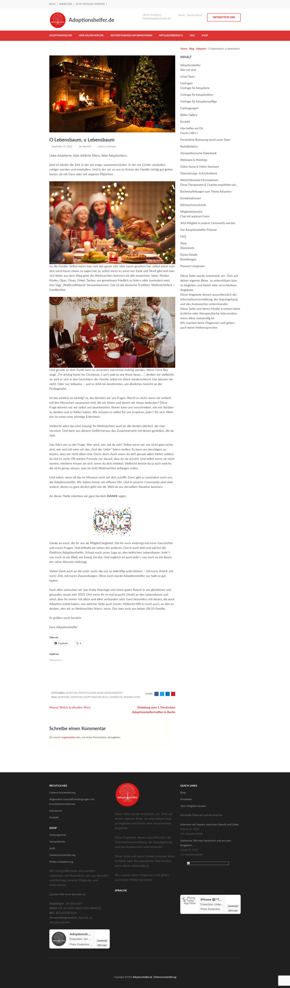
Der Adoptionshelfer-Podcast (198, 229)
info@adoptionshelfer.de (156, 18)
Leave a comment (107, 146)
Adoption (71, 693)
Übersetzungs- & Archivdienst (198, 173)
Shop (205, 35)
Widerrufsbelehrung (61, 861)
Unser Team (187, 76)
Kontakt (185, 121)
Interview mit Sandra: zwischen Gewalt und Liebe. (209, 824)
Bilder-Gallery (188, 115)
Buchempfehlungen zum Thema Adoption (205, 191)
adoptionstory (92, 697)
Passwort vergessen (192, 266)
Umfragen (186, 83)
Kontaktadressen (190, 198)
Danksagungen (189, 108)
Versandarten (57, 841)
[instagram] (240, 4)
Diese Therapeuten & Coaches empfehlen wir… (209, 184)
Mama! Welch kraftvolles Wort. (70, 707)
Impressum (55, 810)
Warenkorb (187, 248)
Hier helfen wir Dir (91, 35)
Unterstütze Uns (224, 17)
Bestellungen (188, 259)
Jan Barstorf (85, 146)
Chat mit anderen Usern (194, 216)
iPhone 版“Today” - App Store (223, 899)
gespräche (115, 697)
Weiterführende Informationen (131, 35)
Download (102, 940)
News (100, 693)
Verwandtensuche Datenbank (198, 153)
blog (105, 697)
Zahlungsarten (57, 835)
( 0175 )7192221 (152, 15)
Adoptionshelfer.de (91, 20)
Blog (52, 4)
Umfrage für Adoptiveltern (196, 94)
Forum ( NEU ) (189, 133)
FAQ (192, 35)
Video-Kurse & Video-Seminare (199, 166)
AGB (52, 848)
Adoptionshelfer (60, 35)
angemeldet (68, 737)
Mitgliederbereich (171, 35)
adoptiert (64, 697)
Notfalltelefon (189, 146)
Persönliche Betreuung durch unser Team (205, 139)
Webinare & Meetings (193, 160)
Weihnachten (131, 697)
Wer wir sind (188, 70)
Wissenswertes (113, 693)
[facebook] (236, 4)
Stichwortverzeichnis (193, 205)
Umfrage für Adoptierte (195, 88)
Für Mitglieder (87, 693)
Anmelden (65, 4)
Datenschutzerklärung (62, 792)
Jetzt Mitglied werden (90, 4)
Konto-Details (188, 254)
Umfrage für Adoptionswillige (198, 101)
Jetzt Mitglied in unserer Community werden (207, 223)
